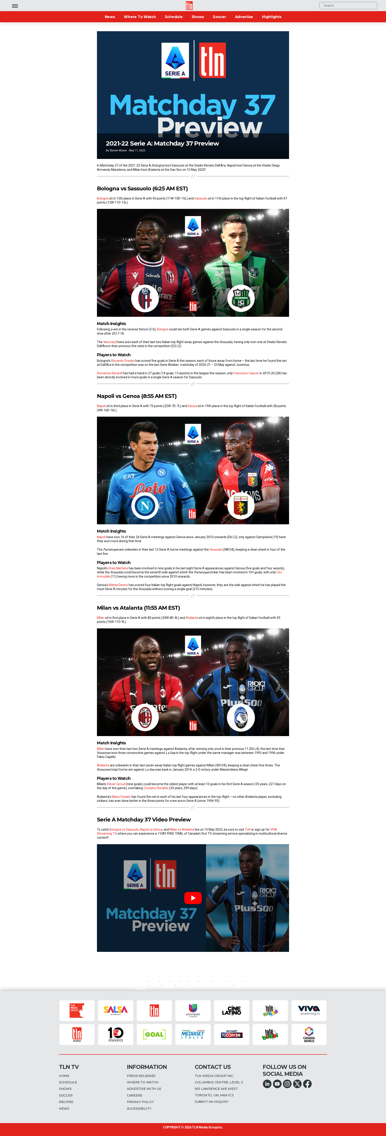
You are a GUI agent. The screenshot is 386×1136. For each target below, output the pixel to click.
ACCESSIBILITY (139, 1109)
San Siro (155, 984)
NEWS (64, 1109)
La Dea (175, 980)
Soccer (219, 17)
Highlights (271, 17)
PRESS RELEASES (141, 1076)
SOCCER (65, 1095)
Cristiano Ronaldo (156, 788)
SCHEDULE (68, 1082)
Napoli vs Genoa (151, 829)
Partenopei (221, 980)
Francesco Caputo (246, 373)
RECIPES (66, 1102)
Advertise (244, 17)
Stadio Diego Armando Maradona (210, 984)
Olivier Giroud (116, 784)
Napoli (101, 406)
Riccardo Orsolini (123, 360)
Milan (101, 617)
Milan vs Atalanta (182, 829)
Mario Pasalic (121, 796)
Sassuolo (200, 198)
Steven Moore (118, 150)
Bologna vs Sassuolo (124, 829)
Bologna (103, 198)
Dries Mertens (118, 568)
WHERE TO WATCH (143, 1082)
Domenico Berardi (110, 373)
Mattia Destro (118, 585)
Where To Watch (140, 17)
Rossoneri (142, 984)
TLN (247, 829)
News (110, 17)
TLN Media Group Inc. (207, 1127)
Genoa (192, 406)
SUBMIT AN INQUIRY (211, 1102)
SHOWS (65, 1089)
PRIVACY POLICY (140, 1102)
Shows (198, 17)
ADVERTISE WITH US (144, 1089)
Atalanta (192, 617)
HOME (64, 1076)
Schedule (174, 17)
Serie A (181, 984)
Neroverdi (206, 980)
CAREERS (134, 1095)
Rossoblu (236, 980)
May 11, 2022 (137, 150)
